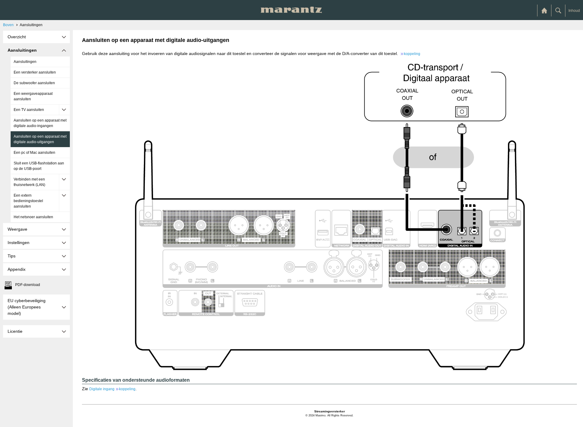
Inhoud (574, 11)
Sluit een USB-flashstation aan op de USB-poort (39, 166)
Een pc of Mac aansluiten (34, 152)
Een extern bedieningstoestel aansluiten (28, 200)
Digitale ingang (112, 389)
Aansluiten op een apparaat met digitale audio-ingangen (40, 123)
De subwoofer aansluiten (34, 83)
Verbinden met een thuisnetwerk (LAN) (29, 182)
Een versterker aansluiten (35, 72)
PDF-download (27, 285)
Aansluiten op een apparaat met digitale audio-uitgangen (40, 139)
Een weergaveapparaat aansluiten (33, 96)
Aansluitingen (25, 62)
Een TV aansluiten (29, 110)
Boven (8, 25)
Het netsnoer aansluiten (33, 217)
